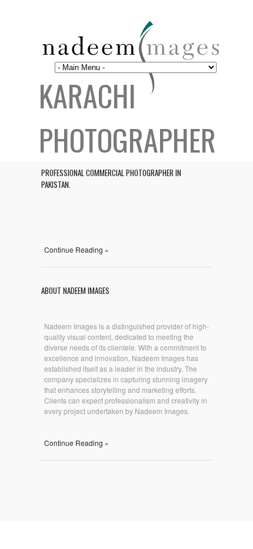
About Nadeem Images (75, 290)
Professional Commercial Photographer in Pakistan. (111, 178)
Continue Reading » (76, 249)
